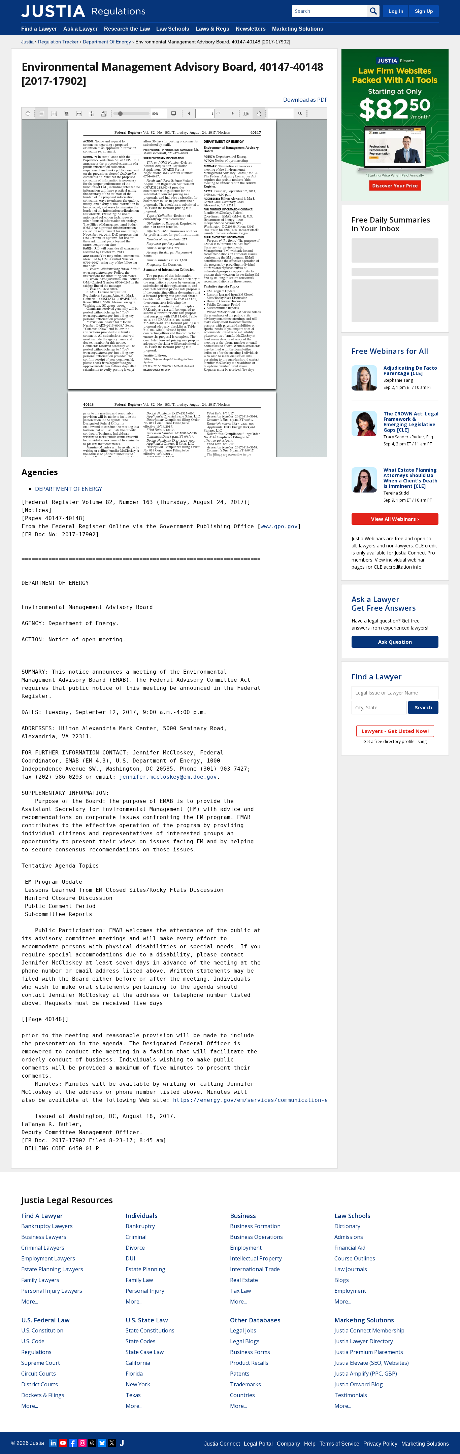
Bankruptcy (140, 1226)
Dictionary (347, 1226)
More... (29, 1301)
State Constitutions (150, 1330)
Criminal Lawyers (42, 1247)
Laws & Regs (212, 29)
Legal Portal (258, 1444)
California (138, 1362)
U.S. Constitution (42, 1330)
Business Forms (250, 1352)
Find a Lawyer (39, 29)
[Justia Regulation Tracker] (53, 11)
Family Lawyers (40, 1280)
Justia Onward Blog (358, 1384)
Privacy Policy (380, 1444)
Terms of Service (339, 1444)
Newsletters (251, 29)
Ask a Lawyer (81, 29)
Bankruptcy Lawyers (47, 1226)
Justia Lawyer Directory (363, 1341)
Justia (27, 41)
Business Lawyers (43, 1237)
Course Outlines (354, 1258)
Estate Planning (145, 1269)
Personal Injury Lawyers (51, 1290)
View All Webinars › (395, 518)
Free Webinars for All (390, 350)
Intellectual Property (256, 1258)
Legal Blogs (245, 1341)
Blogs (341, 1280)
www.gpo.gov (279, 526)
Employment (246, 1247)
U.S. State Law (147, 1320)
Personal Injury (145, 1290)
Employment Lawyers (48, 1258)
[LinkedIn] (53, 1443)
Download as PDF (305, 99)
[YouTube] (63, 1443)
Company (288, 1444)
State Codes (141, 1341)
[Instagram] (82, 1443)
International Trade (255, 1269)
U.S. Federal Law (45, 1320)
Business (243, 1216)
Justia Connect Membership (369, 1330)
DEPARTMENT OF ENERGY (68, 489)
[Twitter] (112, 1443)
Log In (396, 11)
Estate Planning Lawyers (52, 1269)
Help (310, 1444)
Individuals (142, 1216)
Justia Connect (222, 1444)
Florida (134, 1373)
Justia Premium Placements (368, 1352)
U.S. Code (32, 1341)
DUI (130, 1258)
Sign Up (424, 11)
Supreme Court (40, 1362)
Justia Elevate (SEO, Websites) (371, 1362)
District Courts (39, 1384)
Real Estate (244, 1280)
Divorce (135, 1247)
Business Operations (256, 1237)
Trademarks (245, 1384)
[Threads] (92, 1443)
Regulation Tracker (58, 41)
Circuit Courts (38, 1373)
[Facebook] (73, 1443)
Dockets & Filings (42, 1395)
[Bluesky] (102, 1443)
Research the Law (127, 29)
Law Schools (172, 29)
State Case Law (145, 1352)
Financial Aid (349, 1247)
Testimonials (350, 1395)
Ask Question (395, 641)
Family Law (139, 1280)
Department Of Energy (107, 41)
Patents (240, 1373)
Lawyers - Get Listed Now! (395, 731)
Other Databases (255, 1320)
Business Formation (255, 1226)
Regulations (36, 1352)
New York (138, 1384)
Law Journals (350, 1269)
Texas (133, 1395)
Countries (242, 1395)
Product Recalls (249, 1362)
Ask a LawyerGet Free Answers (384, 603)
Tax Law (240, 1290)
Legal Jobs (243, 1330)
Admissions (348, 1237)
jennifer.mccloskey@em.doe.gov (168, 777)
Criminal (136, 1237)
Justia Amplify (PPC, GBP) (365, 1373)
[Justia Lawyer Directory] (122, 1443)
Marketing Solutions (297, 29)
